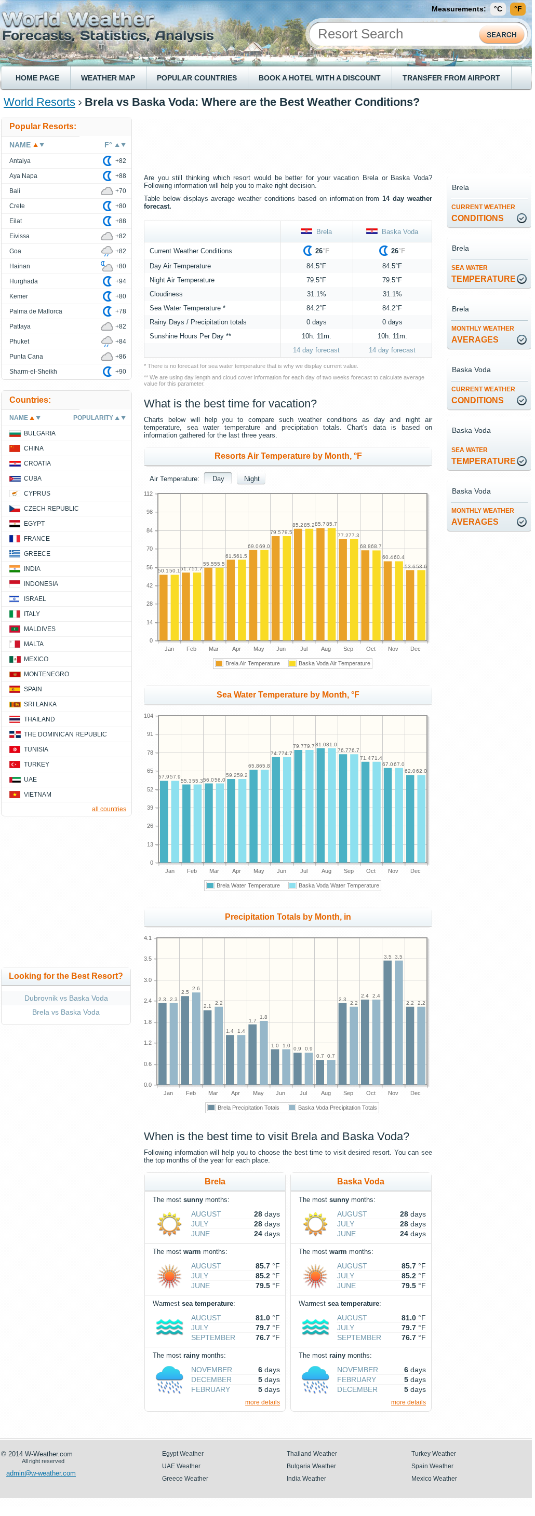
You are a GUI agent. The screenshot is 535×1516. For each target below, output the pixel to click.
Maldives (40, 629)
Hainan (19, 266)
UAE (30, 779)
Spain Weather (432, 1466)
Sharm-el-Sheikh (33, 371)
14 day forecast (316, 350)
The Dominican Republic (65, 734)
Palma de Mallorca (35, 311)
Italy (32, 614)
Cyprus (37, 493)
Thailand (39, 719)
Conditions (483, 213)
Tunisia (36, 749)
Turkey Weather (433, 1453)
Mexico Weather (434, 1478)
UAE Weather (181, 1466)
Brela (322, 232)
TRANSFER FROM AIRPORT (451, 78)
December (211, 1379)
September (213, 1337)
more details (262, 1402)
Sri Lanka (40, 704)
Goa (15, 251)
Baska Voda (398, 232)
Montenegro (46, 674)
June (200, 1234)
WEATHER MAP (108, 78)
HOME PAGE (37, 78)
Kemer (18, 296)
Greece (37, 553)
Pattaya (20, 326)
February (210, 1389)
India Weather (306, 1478)
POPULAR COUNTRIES (197, 78)
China (34, 448)
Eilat (15, 221)
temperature (483, 273)
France (37, 538)
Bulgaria (40, 433)
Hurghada (23, 281)
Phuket (19, 341)
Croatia (37, 463)
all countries (109, 809)
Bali (14, 191)
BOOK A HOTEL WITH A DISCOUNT (320, 78)
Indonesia (41, 584)
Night (252, 479)
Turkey (36, 764)
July (199, 1224)
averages (482, 334)
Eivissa (19, 236)
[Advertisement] (333, 140)
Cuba (33, 478)
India (32, 568)
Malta (34, 644)
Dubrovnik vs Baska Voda (66, 998)
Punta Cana (26, 356)
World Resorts (39, 101)
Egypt (34, 523)
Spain (33, 689)
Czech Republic (51, 508)
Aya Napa (23, 176)
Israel (35, 599)
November (211, 1369)
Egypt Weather (183, 1453)
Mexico (36, 659)
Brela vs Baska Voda (66, 1012)
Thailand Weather (312, 1453)
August (206, 1214)
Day (218, 479)
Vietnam (37, 794)
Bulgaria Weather (311, 1466)
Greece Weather (185, 1478)
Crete (17, 206)
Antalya (20, 161)
